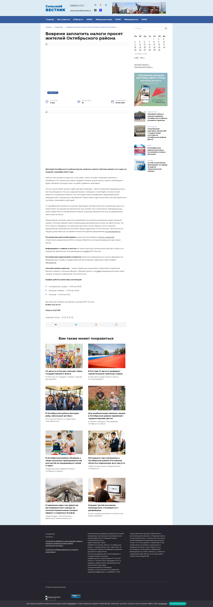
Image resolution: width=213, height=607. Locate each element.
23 (159, 47)
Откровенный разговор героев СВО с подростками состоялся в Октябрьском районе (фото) (157, 134)
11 (135, 44)
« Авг (136, 57)
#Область (78, 19)
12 (140, 44)
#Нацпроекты (131, 19)
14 (150, 44)
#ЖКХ (89, 19)
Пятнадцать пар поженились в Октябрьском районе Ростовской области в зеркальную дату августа (106, 460)
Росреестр (51, 263)
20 (145, 47)
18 (135, 47)
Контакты (49, 537)
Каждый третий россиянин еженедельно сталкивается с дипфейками (103, 507)
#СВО (118, 19)
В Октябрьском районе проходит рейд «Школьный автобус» (62, 414)
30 (159, 50)
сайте (86, 251)
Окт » (142, 57)
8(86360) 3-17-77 (77, 5)
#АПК (144, 19)
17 (164, 44)
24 (164, 47)
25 (135, 50)
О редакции (50, 534)
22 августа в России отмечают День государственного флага (63, 372)
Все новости (63, 19)
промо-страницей (106, 237)
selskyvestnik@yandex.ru (80, 10)
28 (150, 50)
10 (164, 42)
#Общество (53, 92)
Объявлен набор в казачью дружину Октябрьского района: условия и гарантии (157, 117)
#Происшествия (104, 19)
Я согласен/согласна (177, 603)
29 (154, 50)
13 (144, 44)
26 (140, 50)
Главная (50, 19)
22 (154, 47)
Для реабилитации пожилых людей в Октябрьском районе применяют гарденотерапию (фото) (106, 415)
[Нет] (210, 604)
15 (154, 44)
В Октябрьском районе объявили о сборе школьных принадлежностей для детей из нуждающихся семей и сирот (63, 462)
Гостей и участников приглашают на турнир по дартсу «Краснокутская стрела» (157, 167)
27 (145, 50)
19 (140, 47)
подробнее (72, 603)
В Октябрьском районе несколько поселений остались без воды (157, 151)
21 (149, 47)
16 (159, 44)
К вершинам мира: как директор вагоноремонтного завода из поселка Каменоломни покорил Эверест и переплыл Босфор (61, 509)
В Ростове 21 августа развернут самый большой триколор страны (105, 372)
